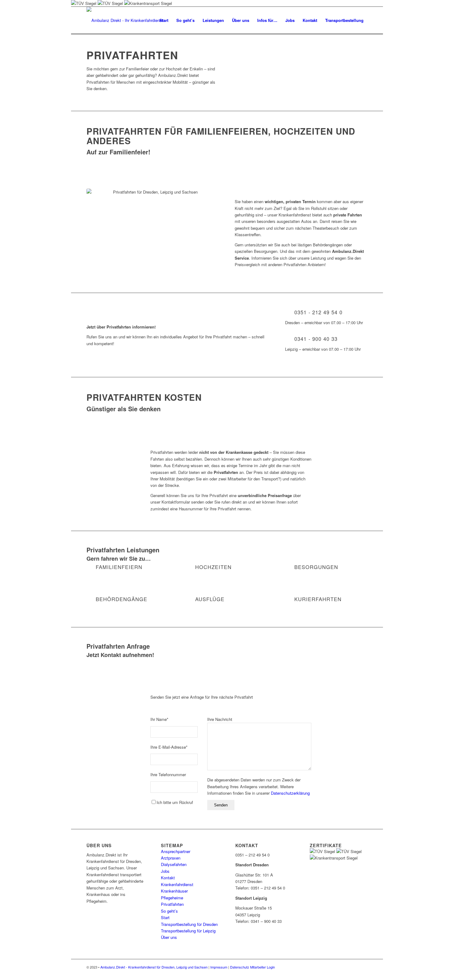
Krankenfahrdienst (177, 884)
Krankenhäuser (174, 891)
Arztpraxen (170, 858)
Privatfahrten (172, 904)
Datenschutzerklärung (290, 793)
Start (165, 917)
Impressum (218, 967)
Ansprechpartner (175, 851)
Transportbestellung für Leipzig (188, 931)
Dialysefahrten (174, 864)
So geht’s (169, 911)
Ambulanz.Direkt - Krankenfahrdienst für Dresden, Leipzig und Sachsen (154, 967)
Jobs (165, 871)
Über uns (169, 937)
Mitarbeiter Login (262, 967)
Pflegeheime (172, 898)
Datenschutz (239, 967)
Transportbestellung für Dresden (189, 924)
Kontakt (168, 878)
